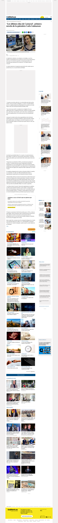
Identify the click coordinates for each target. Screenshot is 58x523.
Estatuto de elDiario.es (42, 339)
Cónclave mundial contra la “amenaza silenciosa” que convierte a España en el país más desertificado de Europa (27, 461)
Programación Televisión (36, 506)
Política (7, 226)
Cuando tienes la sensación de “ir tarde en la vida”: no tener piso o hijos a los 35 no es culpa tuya (13, 460)
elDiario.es (42, 115)
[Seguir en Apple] (41, 510)
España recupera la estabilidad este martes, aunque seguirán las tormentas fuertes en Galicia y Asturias (45, 280)
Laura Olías (8, 478)
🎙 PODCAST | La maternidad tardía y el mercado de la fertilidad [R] (45, 270)
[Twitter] (29, 32)
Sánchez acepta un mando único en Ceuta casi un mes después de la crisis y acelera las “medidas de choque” (13, 419)
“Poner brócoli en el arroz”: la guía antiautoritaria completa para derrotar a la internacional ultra (13, 403)
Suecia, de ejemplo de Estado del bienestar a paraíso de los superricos (28, 389)
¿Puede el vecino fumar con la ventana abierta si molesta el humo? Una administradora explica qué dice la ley (46, 165)
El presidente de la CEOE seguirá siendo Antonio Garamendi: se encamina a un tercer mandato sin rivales (13, 476)
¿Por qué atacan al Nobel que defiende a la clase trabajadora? (27, 475)
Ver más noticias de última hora (44, 306)
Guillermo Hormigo (24, 491)
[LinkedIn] (31, 32)
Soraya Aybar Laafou (9, 448)
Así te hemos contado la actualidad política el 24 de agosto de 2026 (45, 113)
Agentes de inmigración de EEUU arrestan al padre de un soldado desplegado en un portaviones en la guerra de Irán (46, 152)
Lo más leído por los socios (11, 378)
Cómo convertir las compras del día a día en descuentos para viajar (41, 226)
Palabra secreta (48, 506)
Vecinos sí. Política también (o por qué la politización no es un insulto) (45, 285)
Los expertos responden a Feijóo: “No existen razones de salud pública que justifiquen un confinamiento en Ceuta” (28, 419)
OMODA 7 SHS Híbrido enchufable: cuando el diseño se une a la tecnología (41, 214)
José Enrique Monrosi (9, 421)
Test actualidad (40, 506)
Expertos (51, 506)
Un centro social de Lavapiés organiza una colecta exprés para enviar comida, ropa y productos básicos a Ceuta (45, 296)
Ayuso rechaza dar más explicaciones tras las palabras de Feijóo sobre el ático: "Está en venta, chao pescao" (46, 101)
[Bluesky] (27, 32)
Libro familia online (31, 506)
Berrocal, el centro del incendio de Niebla (44, 301)
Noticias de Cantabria (44, 506)
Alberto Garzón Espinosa (24, 476)
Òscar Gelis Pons (23, 390)
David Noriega (23, 421)
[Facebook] (25, 32)
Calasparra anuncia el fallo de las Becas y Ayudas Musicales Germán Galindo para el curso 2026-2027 (45, 265)
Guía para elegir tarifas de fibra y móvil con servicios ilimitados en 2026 (41, 203)
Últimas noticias (41, 261)
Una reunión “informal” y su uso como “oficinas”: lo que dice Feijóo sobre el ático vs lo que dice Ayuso (27, 433)
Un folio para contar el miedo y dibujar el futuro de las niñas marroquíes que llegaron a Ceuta (13, 446)
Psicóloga (19, 506)
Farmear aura (22, 506)
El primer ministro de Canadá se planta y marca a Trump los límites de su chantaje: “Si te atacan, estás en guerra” (27, 447)
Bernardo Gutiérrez (9, 405)
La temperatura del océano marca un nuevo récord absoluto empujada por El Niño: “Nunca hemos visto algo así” (45, 126)
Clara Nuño (8, 491)
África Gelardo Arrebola (13, 435)
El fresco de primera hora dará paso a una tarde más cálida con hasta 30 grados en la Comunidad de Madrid (45, 291)
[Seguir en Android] (40, 510)
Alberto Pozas (8, 391)
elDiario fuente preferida (26, 506)
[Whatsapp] (23, 32)
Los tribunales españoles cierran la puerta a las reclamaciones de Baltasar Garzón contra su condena (13, 389)
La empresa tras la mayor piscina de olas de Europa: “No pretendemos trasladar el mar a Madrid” (28, 489)
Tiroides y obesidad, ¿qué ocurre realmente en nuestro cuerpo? (41, 209)
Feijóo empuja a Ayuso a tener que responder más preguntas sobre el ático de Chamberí (13, 433)
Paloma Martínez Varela (44, 167)
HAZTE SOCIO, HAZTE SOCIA (27, 516)
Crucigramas (17, 506)
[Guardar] (33, 32)
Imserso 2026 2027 (13, 506)
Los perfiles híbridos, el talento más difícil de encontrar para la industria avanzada (41, 221)
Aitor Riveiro (8, 435)
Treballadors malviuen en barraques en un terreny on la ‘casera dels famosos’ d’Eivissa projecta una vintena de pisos (45, 275)
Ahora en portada (10, 407)
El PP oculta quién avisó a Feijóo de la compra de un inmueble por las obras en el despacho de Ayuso (45, 139)
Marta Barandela (30, 435)
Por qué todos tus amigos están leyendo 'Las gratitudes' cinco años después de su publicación (13, 489)
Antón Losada (23, 403)
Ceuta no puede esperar (25, 402)
